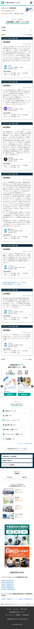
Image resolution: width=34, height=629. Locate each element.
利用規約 (18, 615)
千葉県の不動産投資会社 (7, 587)
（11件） (10, 425)
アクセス (9, 609)
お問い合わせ (24, 609)
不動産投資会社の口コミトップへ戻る (17, 448)
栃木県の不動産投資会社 (7, 582)
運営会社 (25, 615)
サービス (16, 609)
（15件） (9, 415)
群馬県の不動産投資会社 (7, 584)
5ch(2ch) (9, 477)
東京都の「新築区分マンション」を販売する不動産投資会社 (17, 599)
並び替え (3, 27)
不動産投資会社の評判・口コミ (12, 604)
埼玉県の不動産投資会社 (7, 586)
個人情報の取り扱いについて (17, 612)
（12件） (12, 429)
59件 (22, 13)
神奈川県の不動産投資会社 (8, 589)
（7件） (13, 420)
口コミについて (9, 615)
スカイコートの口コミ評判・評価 (10, 38)
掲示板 (24, 477)
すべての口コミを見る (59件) (25, 443)
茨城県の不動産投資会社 (7, 580)
